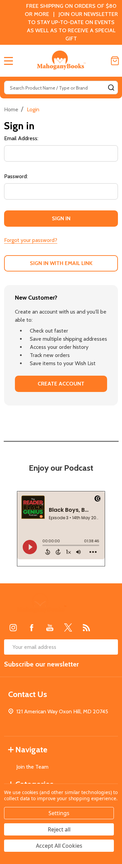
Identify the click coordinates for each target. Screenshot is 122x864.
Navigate (31, 749)
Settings (58, 813)
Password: (16, 176)
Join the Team (32, 767)
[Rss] (86, 627)
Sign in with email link (61, 263)
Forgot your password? (30, 240)
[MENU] (8, 60)
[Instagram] (13, 627)
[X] (68, 627)
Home (11, 109)
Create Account (61, 383)
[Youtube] (50, 627)
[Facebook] (31, 627)
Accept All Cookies (59, 845)
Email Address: (21, 138)
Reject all (59, 829)
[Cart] (115, 61)
